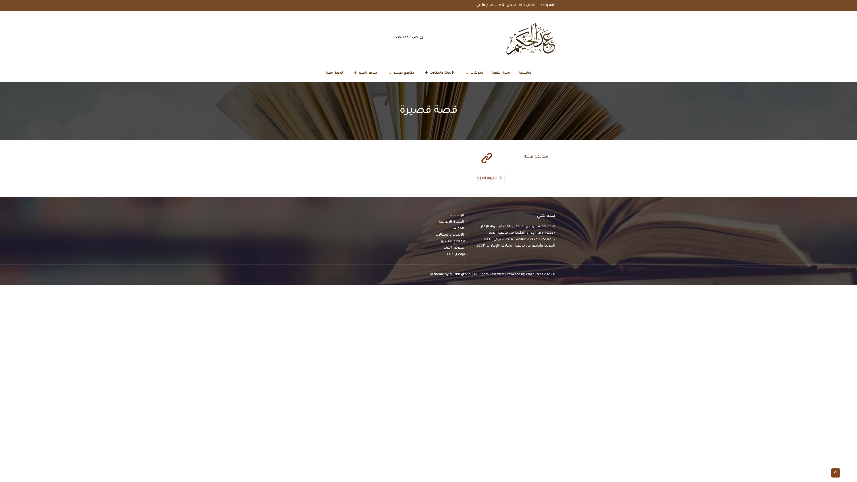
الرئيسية (457, 216)
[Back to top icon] (835, 473)
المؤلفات (456, 229)
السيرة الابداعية (451, 222)
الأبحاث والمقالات (449, 235)
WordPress (534, 274)
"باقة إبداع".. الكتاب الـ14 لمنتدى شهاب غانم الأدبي (516, 5)
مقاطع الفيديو (453, 241)
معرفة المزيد (487, 178)
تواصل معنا (455, 254)
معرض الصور (453, 248)
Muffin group (460, 274)
